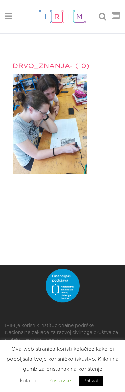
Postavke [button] (59, 380)
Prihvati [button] (91, 381)
